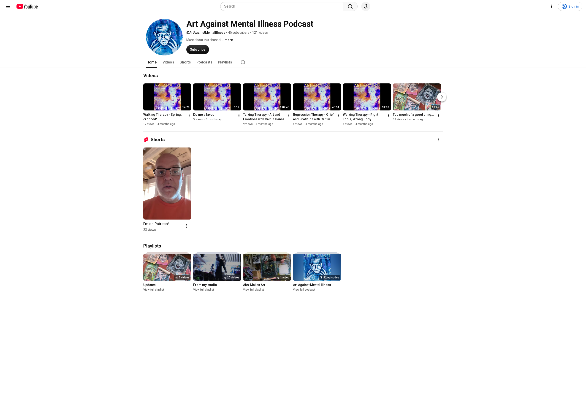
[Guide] (8, 6)
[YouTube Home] (27, 6)
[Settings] (551, 6)
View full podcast (304, 289)
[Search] (350, 6)
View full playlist (153, 289)
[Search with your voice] (365, 6)
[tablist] (293, 62)
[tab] (151, 62)
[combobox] (283, 6)
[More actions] (189, 115)
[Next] (441, 97)
